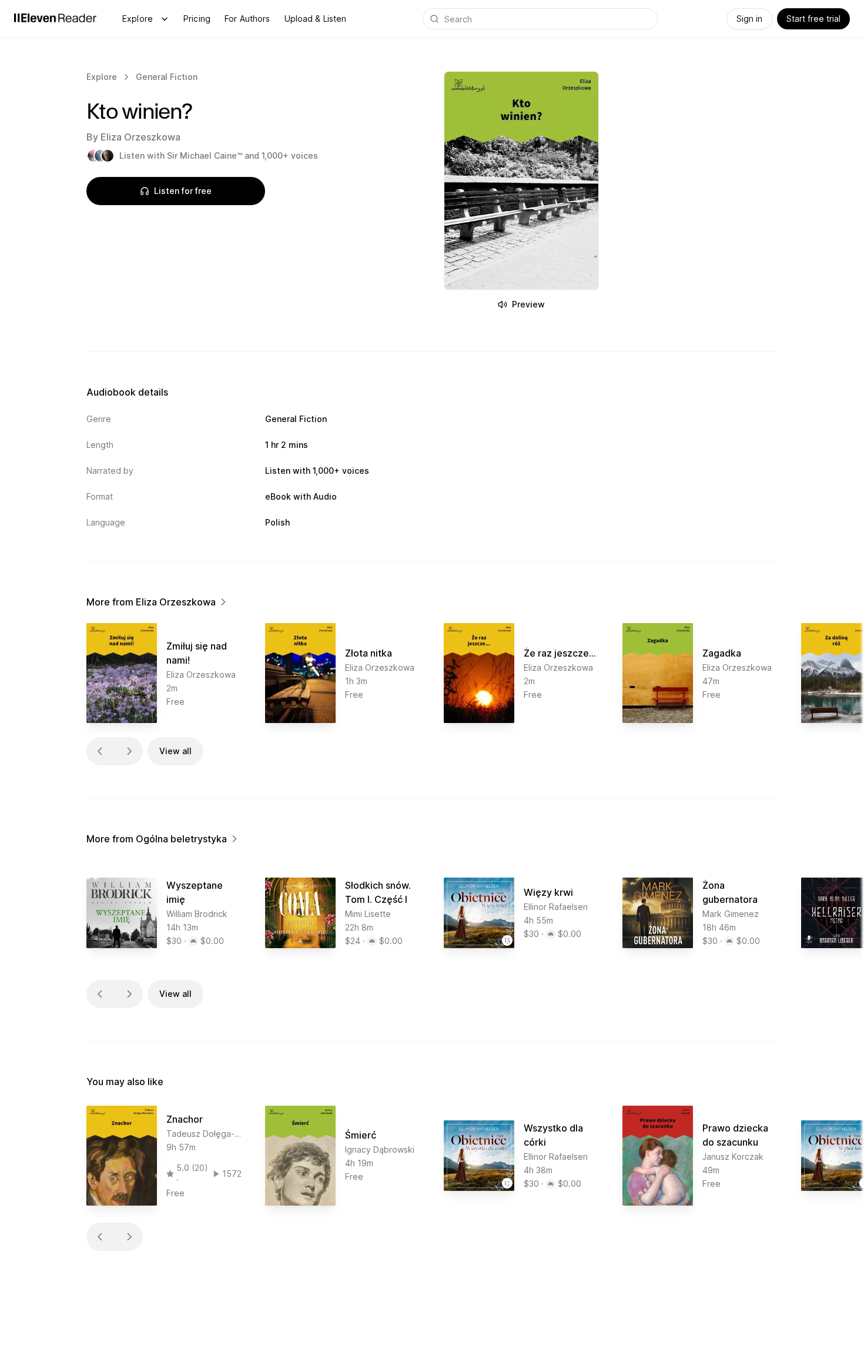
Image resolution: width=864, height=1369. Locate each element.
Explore (137, 19)
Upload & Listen (315, 19)
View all (175, 751)
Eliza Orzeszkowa (140, 137)
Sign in (749, 19)
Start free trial (813, 19)
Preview (528, 304)
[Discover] (164, 18)
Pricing (196, 19)
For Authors (247, 19)
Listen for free (183, 191)
